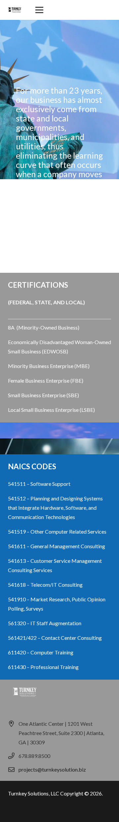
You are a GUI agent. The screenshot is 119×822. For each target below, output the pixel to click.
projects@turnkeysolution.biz (52, 769)
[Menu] (39, 10)
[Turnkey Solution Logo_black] (14, 10)
